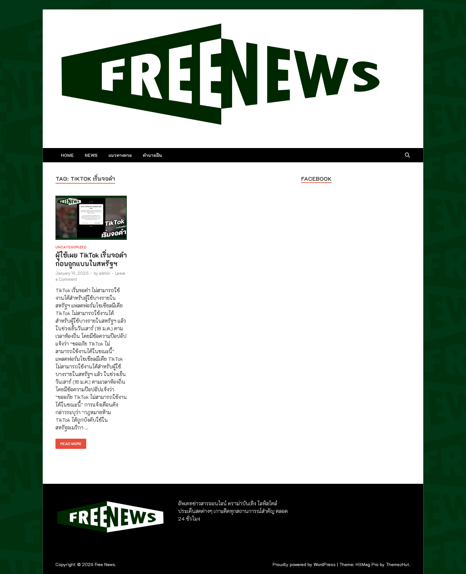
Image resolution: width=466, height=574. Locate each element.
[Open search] (407, 155)
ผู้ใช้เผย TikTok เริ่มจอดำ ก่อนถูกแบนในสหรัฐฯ (91, 259)
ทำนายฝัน (152, 155)
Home (67, 155)
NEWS (91, 155)
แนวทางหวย (120, 155)
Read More (68, 442)
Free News (105, 564)
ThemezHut (397, 564)
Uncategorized (71, 247)
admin (104, 273)
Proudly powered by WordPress (304, 564)
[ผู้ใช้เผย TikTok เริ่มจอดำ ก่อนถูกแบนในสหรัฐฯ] (91, 219)
